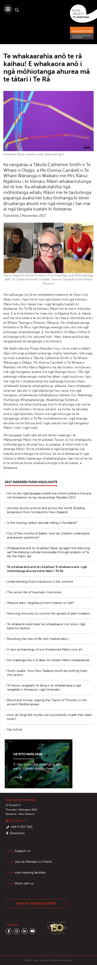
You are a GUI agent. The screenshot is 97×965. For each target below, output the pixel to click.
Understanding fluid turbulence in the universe (40, 582)
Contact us (18, 820)
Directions (17, 833)
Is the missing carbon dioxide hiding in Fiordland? (42, 523)
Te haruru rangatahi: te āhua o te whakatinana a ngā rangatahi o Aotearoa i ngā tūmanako (44, 687)
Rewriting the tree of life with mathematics (37, 639)
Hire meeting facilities (30, 872)
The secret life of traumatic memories (34, 592)
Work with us (24, 883)
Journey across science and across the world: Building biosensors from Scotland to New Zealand (46, 510)
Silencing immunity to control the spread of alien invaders (48, 613)
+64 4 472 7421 (21, 827)
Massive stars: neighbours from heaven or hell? (40, 603)
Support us (22, 851)
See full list (14, 729)
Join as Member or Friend (33, 862)
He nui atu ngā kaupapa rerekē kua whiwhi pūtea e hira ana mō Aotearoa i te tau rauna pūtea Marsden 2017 (49, 495)
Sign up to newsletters (36, 903)
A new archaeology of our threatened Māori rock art (44, 649)
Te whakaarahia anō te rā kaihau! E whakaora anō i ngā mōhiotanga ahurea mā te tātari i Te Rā (47, 569)
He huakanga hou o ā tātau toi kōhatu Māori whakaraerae (48, 660)
